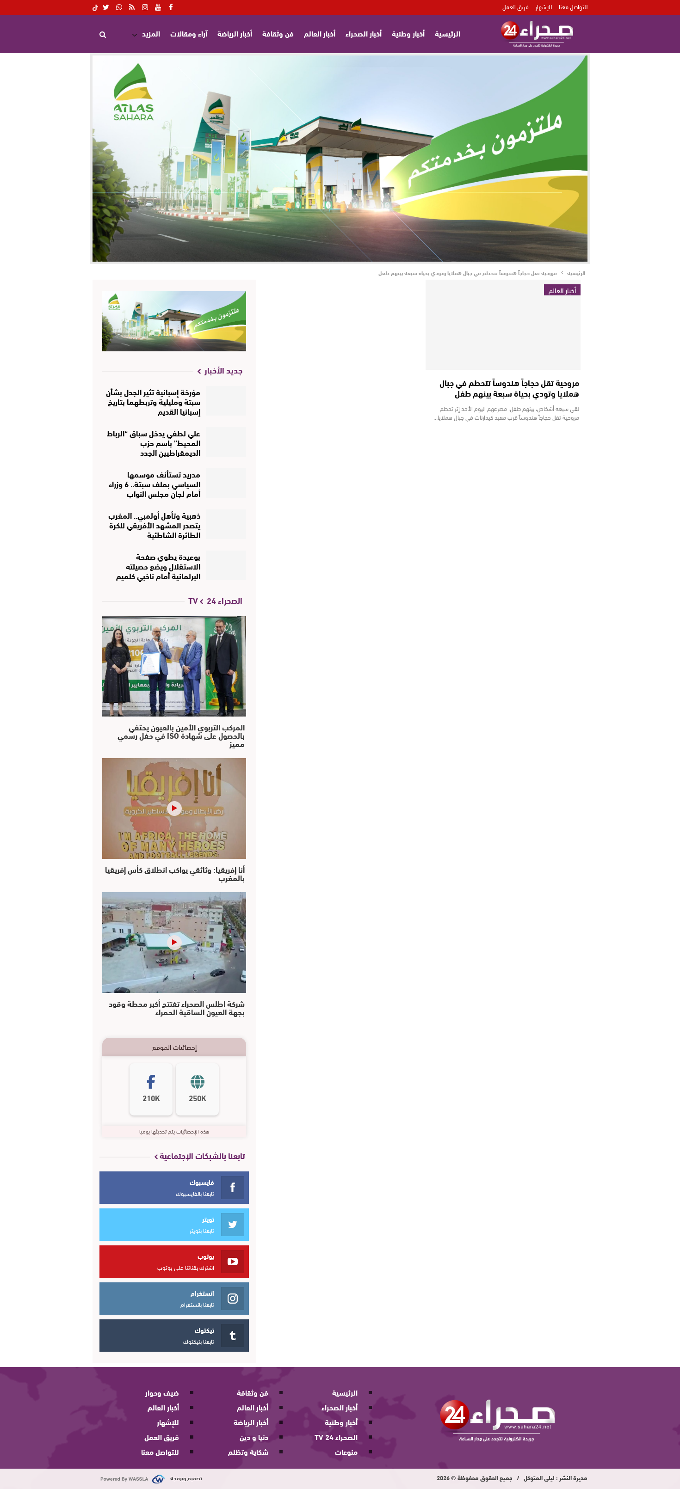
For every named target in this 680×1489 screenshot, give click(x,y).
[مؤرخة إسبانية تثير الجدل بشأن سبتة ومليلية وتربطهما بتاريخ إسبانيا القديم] (226, 401)
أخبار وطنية (408, 33)
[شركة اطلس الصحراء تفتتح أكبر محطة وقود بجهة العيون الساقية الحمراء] (174, 942)
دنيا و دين (254, 1436)
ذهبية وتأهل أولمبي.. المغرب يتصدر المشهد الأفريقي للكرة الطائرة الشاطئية (154, 524)
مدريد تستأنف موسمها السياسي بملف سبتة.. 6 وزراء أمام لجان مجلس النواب (154, 483)
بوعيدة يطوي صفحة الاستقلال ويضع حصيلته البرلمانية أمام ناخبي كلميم (158, 565)
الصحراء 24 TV (336, 1436)
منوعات (346, 1451)
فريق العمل (515, 6)
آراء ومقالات (188, 33)
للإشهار (544, 6)
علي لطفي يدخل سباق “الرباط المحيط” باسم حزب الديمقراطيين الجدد (153, 442)
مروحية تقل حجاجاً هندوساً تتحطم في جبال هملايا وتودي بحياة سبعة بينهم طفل (509, 387)
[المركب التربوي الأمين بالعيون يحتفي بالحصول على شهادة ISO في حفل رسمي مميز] (174, 666)
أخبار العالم (319, 33)
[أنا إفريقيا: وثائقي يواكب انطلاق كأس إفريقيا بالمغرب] (174, 808)
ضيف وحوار (162, 1392)
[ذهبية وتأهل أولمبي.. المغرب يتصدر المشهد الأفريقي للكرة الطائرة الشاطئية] (226, 524)
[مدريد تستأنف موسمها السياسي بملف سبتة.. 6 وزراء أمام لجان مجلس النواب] (226, 483)
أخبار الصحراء (364, 33)
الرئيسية (447, 33)
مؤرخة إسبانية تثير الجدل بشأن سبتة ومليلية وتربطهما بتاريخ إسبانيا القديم (153, 401)
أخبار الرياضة (234, 33)
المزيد (151, 33)
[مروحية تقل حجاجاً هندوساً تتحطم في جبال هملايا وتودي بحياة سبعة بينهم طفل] (503, 325)
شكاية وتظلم (248, 1451)
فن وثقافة (278, 33)
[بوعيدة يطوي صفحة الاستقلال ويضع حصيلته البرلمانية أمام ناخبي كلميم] (226, 565)
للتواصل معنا (573, 6)
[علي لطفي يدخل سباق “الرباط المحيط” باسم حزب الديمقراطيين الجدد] (226, 442)
